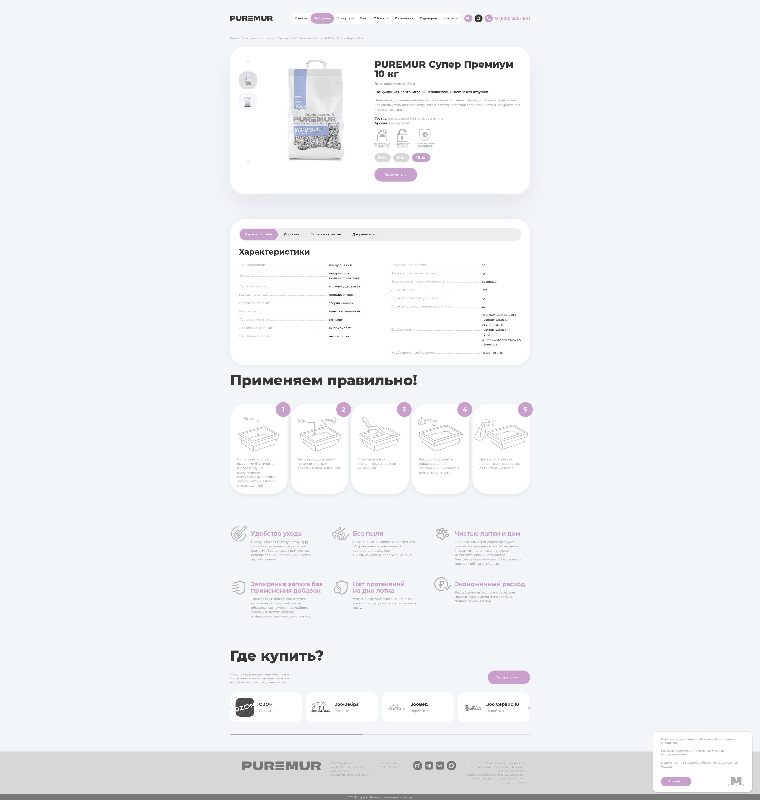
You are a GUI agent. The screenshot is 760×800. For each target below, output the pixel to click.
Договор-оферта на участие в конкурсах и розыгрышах (497, 780)
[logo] (251, 18)
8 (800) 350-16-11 (388, 767)
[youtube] (417, 765)
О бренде (381, 18)
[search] (479, 18)
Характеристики (258, 234)
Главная (301, 18)
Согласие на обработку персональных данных (495, 774)
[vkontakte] (440, 765)
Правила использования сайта (505, 763)
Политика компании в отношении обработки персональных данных (495, 769)
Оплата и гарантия (326, 234)
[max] (451, 765)
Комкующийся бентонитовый (277, 38)
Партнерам (428, 18)
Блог (363, 18)
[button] (248, 62)
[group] (315, 112)
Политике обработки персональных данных (699, 764)
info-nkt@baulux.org (391, 763)
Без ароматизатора (310, 38)
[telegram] (429, 765)
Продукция (322, 18)
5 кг (401, 157)
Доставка (291, 234)
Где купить (345, 18)
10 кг (421, 157)
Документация (364, 234)
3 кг (382, 157)
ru (468, 18)
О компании (404, 18)
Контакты (451, 18)
